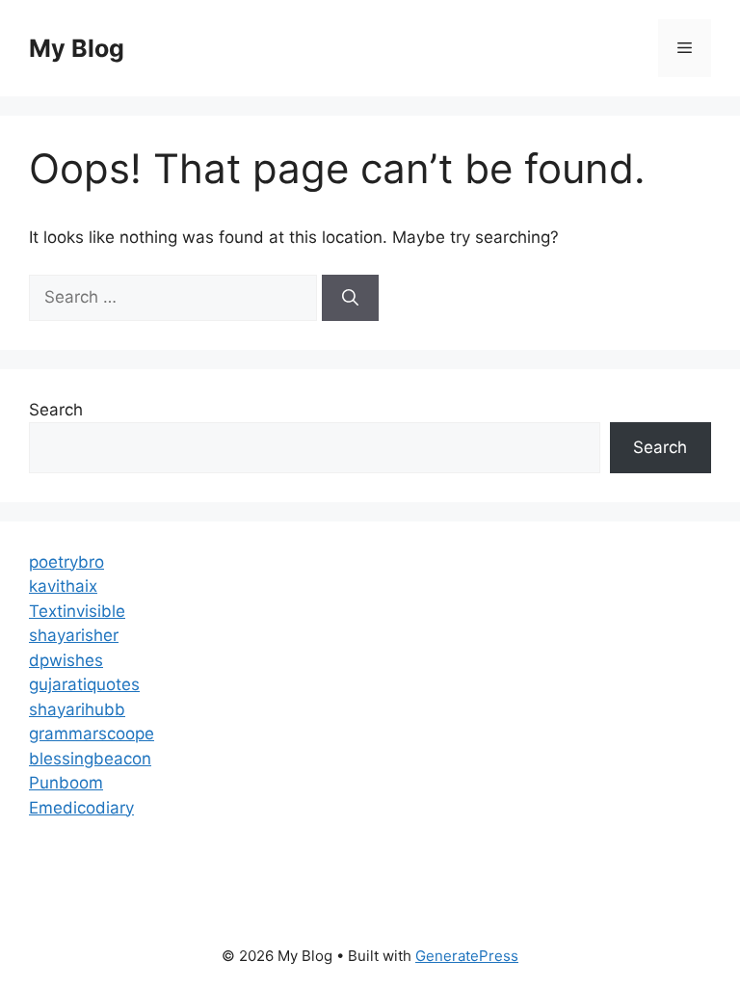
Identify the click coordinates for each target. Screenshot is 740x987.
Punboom (66, 782)
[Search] (350, 298)
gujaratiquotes (84, 684)
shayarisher (74, 635)
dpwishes (66, 660)
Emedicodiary (81, 807)
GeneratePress (466, 956)
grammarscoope (91, 733)
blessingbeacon (90, 758)
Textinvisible (77, 611)
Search (56, 409)
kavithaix (63, 586)
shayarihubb (77, 709)
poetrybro (66, 562)
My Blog (76, 48)
